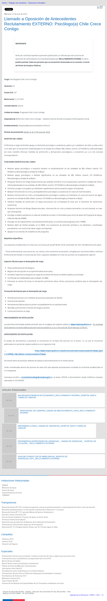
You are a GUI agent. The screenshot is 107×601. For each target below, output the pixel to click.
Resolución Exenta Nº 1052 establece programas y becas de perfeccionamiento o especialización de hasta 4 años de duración (48, 507)
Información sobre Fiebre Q (12, 568)
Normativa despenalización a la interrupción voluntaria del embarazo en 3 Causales (33, 509)
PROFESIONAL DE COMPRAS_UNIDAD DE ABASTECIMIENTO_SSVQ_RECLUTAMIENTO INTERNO (57, 412)
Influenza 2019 (7, 539)
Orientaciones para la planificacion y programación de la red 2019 (26, 558)
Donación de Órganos (10, 544)
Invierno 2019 (7, 541)
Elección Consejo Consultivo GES (14, 514)
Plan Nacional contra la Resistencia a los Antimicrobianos (23, 571)
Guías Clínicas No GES (10, 581)
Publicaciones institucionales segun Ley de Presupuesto (22, 524)
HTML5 (92, 595)
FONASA (5, 485)
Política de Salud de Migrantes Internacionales (19, 566)
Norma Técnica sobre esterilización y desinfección (20, 563)
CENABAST (6, 495)
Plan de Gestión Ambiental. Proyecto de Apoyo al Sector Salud (25, 517)
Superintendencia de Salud (12, 492)
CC (103, 595)
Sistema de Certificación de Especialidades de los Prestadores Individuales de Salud (33, 583)
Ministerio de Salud (9, 488)
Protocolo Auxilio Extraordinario (13, 519)
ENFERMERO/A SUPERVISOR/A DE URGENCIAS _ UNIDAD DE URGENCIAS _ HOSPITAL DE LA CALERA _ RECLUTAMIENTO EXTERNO (57, 442)
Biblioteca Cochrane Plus (11, 578)
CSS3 (97, 595)
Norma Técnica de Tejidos (11, 561)
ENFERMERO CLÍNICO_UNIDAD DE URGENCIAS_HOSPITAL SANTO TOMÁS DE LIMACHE (52, 427)
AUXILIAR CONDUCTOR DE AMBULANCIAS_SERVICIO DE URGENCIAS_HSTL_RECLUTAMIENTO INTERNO (42, 457)
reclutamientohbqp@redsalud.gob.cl (36, 377)
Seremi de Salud (8, 490)
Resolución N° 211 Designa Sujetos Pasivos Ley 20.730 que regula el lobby (30, 527)
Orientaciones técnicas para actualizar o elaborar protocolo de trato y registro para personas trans (38, 556)
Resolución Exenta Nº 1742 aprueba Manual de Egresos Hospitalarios (28, 512)
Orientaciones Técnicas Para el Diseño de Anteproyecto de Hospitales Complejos (31, 573)
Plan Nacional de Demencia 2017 (14, 576)
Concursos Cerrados (36, 2)
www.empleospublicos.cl (81, 324)
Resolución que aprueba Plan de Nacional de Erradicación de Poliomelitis (28, 522)
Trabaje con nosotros (17, 2)
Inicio (4, 2)
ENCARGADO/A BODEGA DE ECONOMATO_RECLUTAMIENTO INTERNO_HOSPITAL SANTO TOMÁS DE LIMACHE (57, 396)
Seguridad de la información (79, 595)
